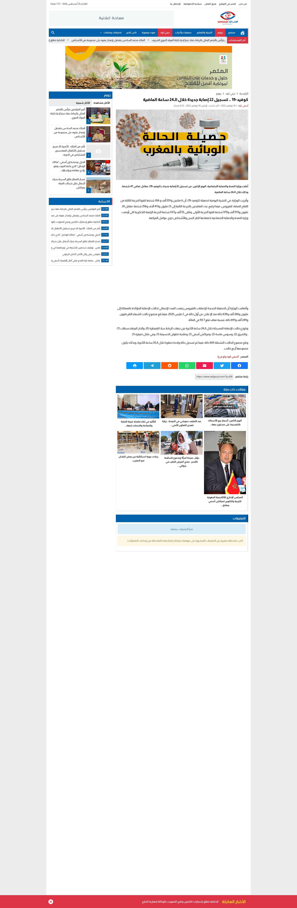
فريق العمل (210, 3)
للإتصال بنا (175, 3)
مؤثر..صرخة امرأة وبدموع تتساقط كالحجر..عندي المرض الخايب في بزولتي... (181, 461)
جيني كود (165, 32)
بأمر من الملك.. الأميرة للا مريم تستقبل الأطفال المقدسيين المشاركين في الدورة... (69, 150)
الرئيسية (242, 32)
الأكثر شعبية (83, 102)
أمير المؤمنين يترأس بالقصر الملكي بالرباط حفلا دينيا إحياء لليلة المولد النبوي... (67, 113)
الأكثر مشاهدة (102, 102)
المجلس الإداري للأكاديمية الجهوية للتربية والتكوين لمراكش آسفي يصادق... (225, 501)
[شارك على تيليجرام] (152, 366)
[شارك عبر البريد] (204, 366)
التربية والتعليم (204, 32)
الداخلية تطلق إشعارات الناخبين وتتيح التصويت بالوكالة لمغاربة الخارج (64, 40)
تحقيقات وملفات (113, 32)
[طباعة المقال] (134, 366)
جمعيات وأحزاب (183, 32)
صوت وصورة (148, 32)
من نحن (243, 3)
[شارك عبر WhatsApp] (187, 366)
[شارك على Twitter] (222, 366)
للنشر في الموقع (227, 3)
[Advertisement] (182, 263)
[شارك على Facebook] (239, 366)
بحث (53, 33)
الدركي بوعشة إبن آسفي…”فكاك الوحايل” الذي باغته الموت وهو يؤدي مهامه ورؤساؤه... (68, 166)
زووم (220, 32)
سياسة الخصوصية (193, 3)
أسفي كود (243, 105)
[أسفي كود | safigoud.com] (211, 18)
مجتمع (231, 32)
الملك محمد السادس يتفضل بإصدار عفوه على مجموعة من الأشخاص (143, 40)
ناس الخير (131, 32)
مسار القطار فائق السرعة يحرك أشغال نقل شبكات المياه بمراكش (68, 183)
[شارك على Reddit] (169, 366)
